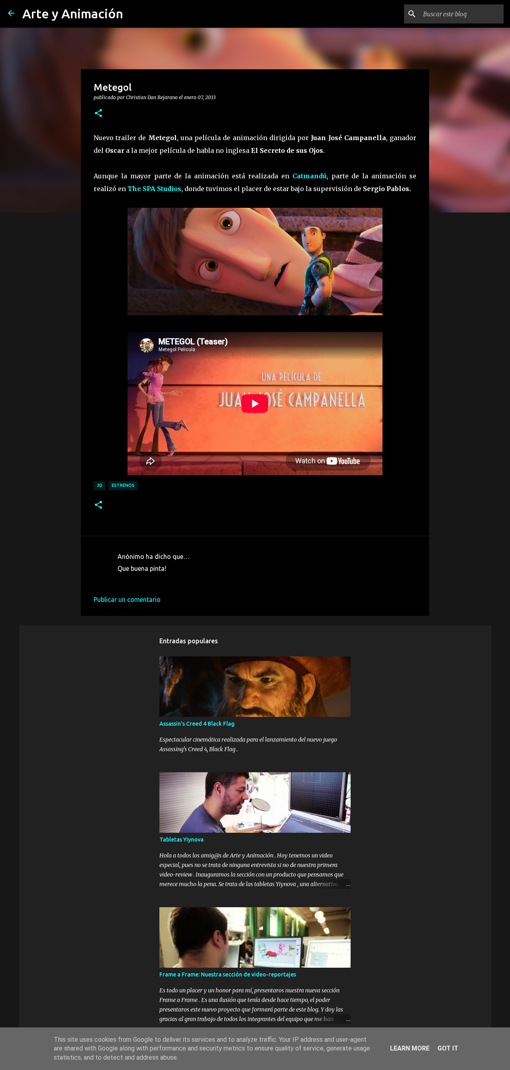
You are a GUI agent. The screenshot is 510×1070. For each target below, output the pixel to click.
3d (99, 485)
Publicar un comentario (127, 599)
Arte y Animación (72, 13)
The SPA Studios (154, 189)
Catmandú (309, 176)
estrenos (123, 485)
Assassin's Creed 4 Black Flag (197, 723)
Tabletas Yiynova (181, 839)
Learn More (410, 1048)
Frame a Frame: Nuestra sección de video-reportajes (227, 974)
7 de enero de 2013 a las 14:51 (161, 580)
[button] (98, 113)
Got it (447, 1048)
